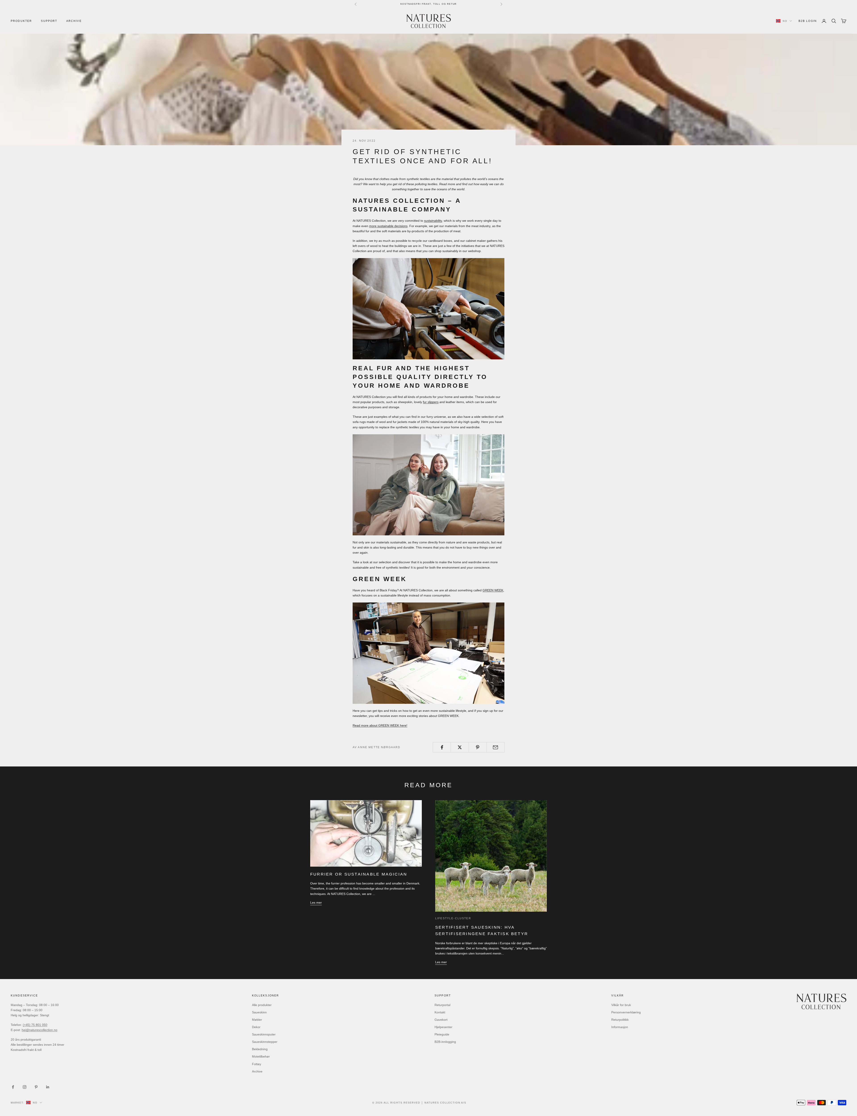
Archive (74, 21)
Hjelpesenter (443, 1027)
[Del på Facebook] (442, 747)
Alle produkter (262, 1005)
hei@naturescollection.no (39, 1030)
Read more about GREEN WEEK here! (380, 725)
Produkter (21, 21)
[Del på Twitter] (459, 747)
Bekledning (260, 1049)
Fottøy (256, 1064)
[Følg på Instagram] (24, 1087)
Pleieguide (442, 1034)
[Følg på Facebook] (13, 1087)
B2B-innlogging (445, 1042)
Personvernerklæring (626, 1012)
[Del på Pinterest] (478, 747)
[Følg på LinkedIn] (48, 1087)
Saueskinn (259, 1012)
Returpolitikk (620, 1019)
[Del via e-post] (495, 747)
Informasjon (619, 1027)
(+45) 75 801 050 (35, 1025)
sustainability (433, 220)
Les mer (316, 902)
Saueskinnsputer (264, 1034)
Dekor (256, 1027)
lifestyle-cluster (453, 918)
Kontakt (440, 1012)
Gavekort (441, 1019)
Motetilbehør (261, 1056)
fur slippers (431, 402)
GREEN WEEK (493, 590)
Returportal (442, 1005)
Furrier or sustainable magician (358, 874)
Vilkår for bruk (621, 1005)
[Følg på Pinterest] (36, 1087)
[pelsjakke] (428, 485)
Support (49, 21)
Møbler (257, 1019)
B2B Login (808, 21)
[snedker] (428, 308)
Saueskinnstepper (264, 1042)
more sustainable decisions (388, 226)
